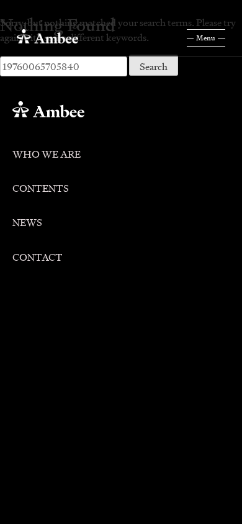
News (27, 220)
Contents (40, 186)
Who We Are (46, 151)
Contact (37, 255)
